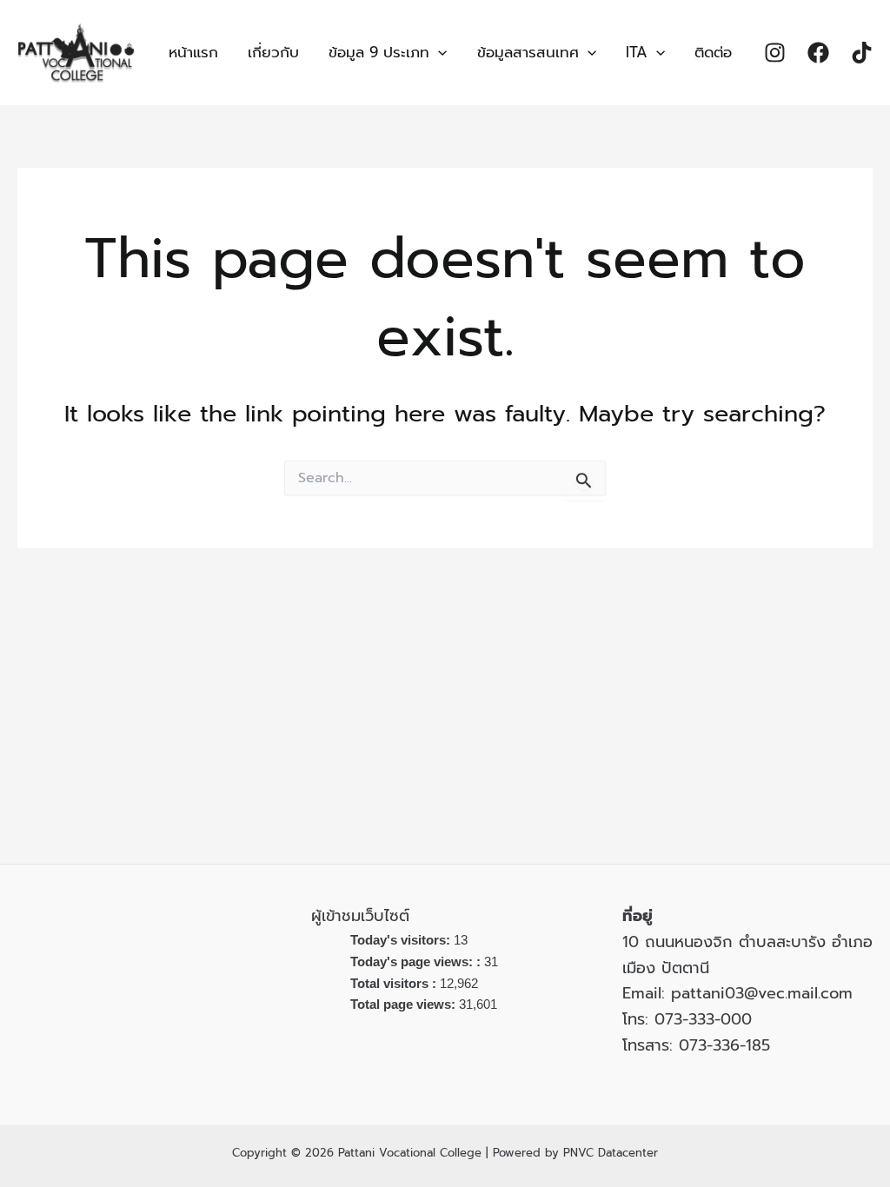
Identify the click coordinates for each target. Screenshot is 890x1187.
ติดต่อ (713, 52)
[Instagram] (775, 52)
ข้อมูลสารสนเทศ (528, 52)
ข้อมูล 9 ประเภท (379, 52)
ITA (637, 52)
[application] (438, 52)
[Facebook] (818, 52)
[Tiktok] (862, 52)
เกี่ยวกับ (273, 52)
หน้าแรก (193, 52)
